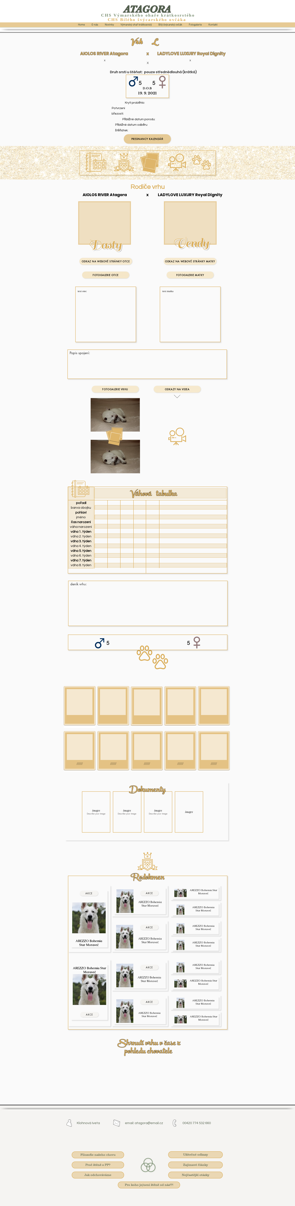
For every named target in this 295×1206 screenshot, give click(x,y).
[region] (80, 707)
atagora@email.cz (149, 1123)
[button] (96, 812)
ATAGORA (147, 9)
